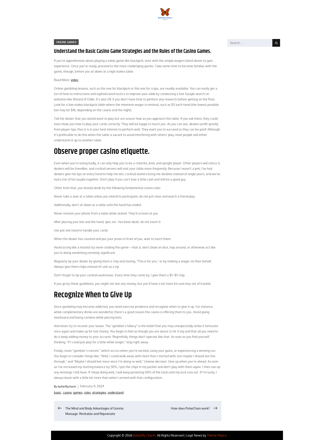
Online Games (66, 42)
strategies (99, 392)
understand (116, 392)
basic (57, 392)
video (74, 80)
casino (67, 392)
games (77, 392)
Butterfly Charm (144, 435)
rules (87, 392)
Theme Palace (217, 435)
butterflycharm (67, 386)
